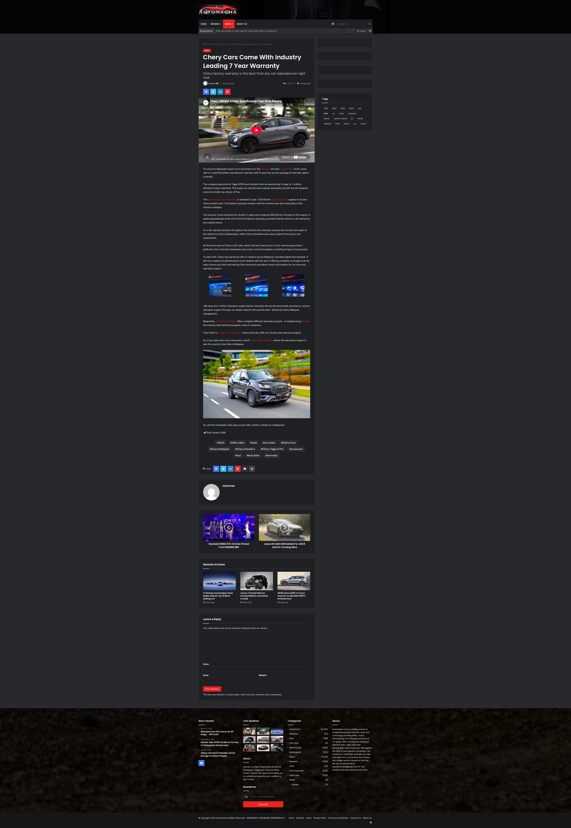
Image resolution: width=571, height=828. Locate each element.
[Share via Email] (245, 469)
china (341, 113)
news (337, 123)
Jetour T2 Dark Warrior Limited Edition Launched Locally (254, 596)
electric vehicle (340, 118)
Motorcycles (295, 747)
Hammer (212, 83)
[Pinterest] (227, 92)
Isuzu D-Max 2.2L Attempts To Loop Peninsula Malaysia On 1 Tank (246, 31)
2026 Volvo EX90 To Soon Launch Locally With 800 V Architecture (291, 596)
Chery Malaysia (220, 449)
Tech (292, 766)
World (292, 780)
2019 (326, 108)
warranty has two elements (222, 199)
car (333, 113)
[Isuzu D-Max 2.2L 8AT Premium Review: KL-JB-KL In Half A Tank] (263, 731)
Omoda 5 (265, 169)
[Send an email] (217, 83)
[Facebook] (206, 92)
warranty (272, 455)
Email (206, 675)
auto (254, 442)
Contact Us (355, 818)
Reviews (215, 24)
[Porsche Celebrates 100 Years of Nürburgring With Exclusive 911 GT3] (277, 747)
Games (295, 784)
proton (346, 123)
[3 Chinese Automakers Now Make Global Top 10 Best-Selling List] (219, 581)
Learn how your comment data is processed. (261, 694)
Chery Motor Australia (261, 340)
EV (352, 118)
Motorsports (295, 752)
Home (204, 24)
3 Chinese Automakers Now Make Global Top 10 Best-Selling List (218, 596)
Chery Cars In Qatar (226, 321)
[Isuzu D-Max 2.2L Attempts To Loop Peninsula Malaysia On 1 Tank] (277, 739)
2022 (343, 108)
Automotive (295, 729)
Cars (292, 738)
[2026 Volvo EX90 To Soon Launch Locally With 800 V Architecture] (293, 581)
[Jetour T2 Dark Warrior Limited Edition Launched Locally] (256, 581)
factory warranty (279, 199)
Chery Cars (289, 442)
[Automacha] (218, 9)
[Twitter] (213, 92)
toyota (363, 123)
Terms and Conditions (338, 818)
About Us (242, 24)
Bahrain (305, 321)
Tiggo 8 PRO (286, 169)
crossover (297, 449)
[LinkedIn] (220, 92)
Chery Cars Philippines (230, 332)
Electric (327, 118)
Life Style (294, 743)
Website (262, 675)
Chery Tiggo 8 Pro (273, 449)
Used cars (294, 775)
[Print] (252, 469)
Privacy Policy (320, 818)
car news (269, 442)
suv (239, 455)
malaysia (327, 123)
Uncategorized (296, 770)
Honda (360, 118)
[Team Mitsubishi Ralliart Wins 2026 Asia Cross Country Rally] (249, 747)
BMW (326, 113)
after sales (238, 442)
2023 (221, 442)
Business (294, 734)
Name (206, 664)
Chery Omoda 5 (246, 449)
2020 (334, 108)
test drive (253, 455)
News (228, 24)
